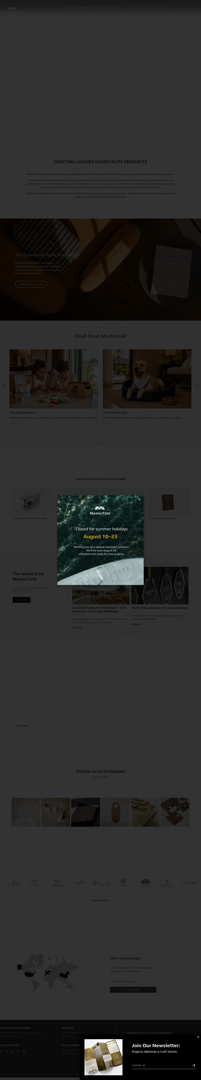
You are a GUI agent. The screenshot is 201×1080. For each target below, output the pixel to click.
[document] (100, 540)
